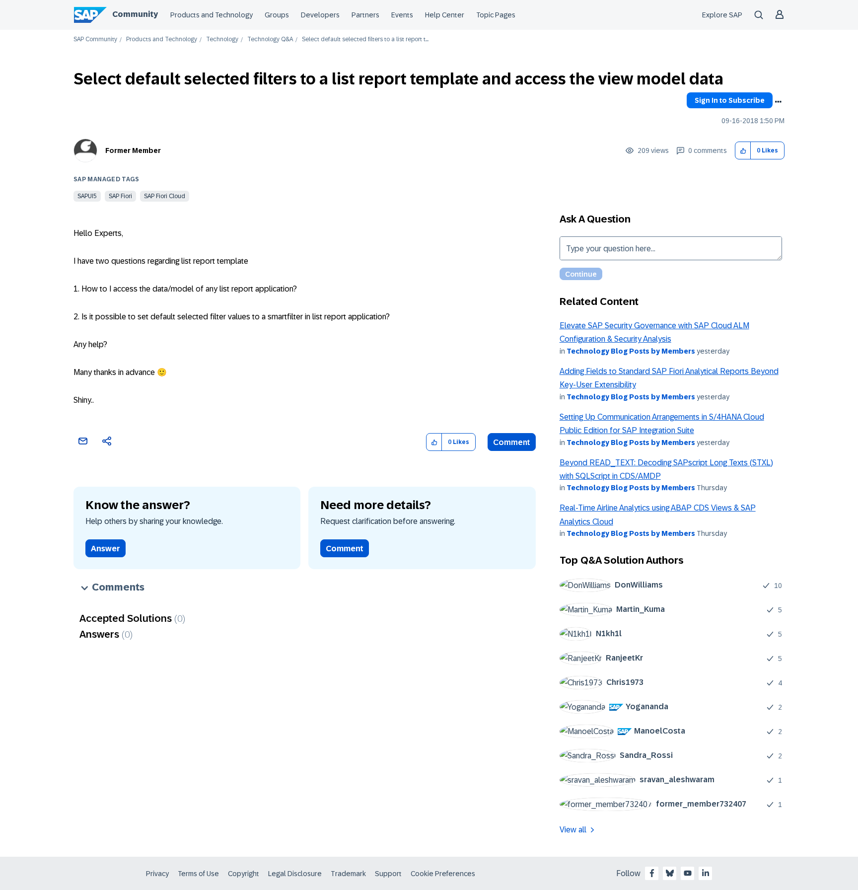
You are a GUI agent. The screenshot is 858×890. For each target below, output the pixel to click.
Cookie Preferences (443, 874)
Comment (511, 442)
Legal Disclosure (295, 874)
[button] (743, 150)
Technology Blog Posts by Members (631, 351)
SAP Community (95, 39)
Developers (320, 15)
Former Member (133, 150)
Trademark (348, 874)
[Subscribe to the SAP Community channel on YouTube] (688, 873)
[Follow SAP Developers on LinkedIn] (706, 873)
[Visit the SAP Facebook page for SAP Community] (652, 873)
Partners (365, 15)
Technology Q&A (270, 39)
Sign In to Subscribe (730, 100)
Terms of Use (198, 874)
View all (573, 829)
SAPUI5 (87, 196)
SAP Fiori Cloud (164, 196)
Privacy (157, 874)
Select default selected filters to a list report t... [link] (365, 39)
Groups (277, 15)
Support (388, 874)
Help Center (444, 15)
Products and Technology (211, 15)
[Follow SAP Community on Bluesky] (670, 873)
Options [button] (778, 102)
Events (402, 15)
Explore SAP (722, 15)
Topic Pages (495, 15)
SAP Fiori (120, 196)
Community (135, 14)
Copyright (243, 874)
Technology (222, 39)
